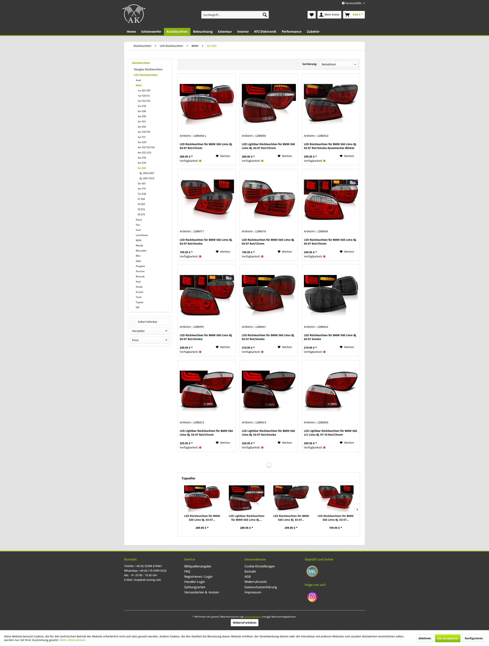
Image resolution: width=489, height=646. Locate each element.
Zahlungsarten (194, 587)
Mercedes (141, 250)
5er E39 (142, 162)
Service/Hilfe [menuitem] (353, 3)
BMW (139, 85)
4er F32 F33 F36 (146, 147)
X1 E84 (141, 199)
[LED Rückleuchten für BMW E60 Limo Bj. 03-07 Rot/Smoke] (207, 200)
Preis (135, 340)
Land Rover (142, 235)
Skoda (139, 286)
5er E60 (142, 168)
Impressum (252, 592)
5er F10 (142, 188)
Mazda (139, 245)
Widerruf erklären (244, 622)
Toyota (139, 302)
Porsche (140, 271)
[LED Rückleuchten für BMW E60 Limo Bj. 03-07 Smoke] (331, 295)
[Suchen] (265, 15)
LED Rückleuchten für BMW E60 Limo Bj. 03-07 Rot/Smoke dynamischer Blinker (330, 146)
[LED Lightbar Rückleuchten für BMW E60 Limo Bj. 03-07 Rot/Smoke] (269, 391)
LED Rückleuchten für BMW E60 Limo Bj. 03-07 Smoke (330, 337)
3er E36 (142, 106)
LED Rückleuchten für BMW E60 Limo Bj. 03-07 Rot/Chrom (206, 146)
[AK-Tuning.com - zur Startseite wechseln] (134, 13)
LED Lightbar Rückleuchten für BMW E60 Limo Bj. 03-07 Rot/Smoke (268, 432)
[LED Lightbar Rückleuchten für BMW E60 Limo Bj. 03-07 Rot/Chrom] (269, 104)
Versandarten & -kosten (201, 592)
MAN (138, 240)
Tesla (139, 297)
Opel (138, 261)
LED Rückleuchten (146, 75)
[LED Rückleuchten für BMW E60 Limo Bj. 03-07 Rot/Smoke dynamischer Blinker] (331, 104)
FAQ (187, 571)
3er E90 (142, 116)
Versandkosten (253, 616)
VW (137, 307)
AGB (247, 576)
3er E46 (142, 111)
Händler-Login (194, 582)
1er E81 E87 (144, 90)
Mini (138, 255)
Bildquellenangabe (197, 566)
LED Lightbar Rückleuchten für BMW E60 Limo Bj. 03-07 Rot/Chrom (268, 146)
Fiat (138, 224)
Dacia (139, 219)
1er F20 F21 (144, 95)
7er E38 (142, 193)
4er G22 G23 (144, 152)
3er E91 (142, 121)
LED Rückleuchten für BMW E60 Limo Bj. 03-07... (202, 518)
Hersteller (138, 331)
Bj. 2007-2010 (147, 178)
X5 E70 (141, 214)
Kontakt (250, 571)
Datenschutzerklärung (260, 587)
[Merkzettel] (312, 15)
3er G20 (142, 142)
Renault (140, 276)
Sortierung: (309, 64)
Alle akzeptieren (447, 638)
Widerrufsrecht (255, 582)
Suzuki (139, 292)
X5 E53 (141, 209)
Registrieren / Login (198, 576)
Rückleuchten (141, 63)
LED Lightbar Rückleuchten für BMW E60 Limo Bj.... (246, 518)
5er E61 (142, 183)
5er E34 (142, 157)
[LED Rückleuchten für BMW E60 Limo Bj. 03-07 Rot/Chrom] (207, 104)
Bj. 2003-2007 (147, 173)
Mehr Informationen (73, 640)
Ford (138, 230)
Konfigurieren (474, 638)
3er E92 (142, 126)
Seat (138, 281)
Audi (138, 80)
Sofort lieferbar (147, 322)
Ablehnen (425, 638)
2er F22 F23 (144, 101)
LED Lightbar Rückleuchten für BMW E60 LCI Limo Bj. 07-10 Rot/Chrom (330, 432)
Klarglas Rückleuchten (148, 69)
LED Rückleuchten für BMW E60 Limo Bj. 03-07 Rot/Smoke (206, 241)
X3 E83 (141, 204)
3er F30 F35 (144, 131)
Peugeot (140, 266)
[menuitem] (235, 15)
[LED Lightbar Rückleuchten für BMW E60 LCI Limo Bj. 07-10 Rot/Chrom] (331, 391)
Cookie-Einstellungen (259, 566)
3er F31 (142, 137)
